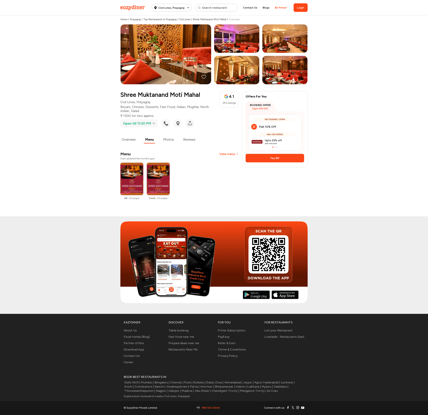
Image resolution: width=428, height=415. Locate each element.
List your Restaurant (278, 330)
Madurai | (188, 391)
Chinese (138, 107)
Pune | (188, 382)
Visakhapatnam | (177, 386)
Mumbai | (147, 382)
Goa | (220, 382)
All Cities (272, 390)
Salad (135, 111)
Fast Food (167, 107)
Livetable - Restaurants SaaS (284, 337)
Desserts (151, 107)
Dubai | (211, 382)
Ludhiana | (254, 386)
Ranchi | (159, 386)
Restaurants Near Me (183, 349)
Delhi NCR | (132, 382)
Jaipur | (248, 382)
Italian (181, 107)
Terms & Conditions (232, 349)
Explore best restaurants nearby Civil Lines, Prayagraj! (157, 396)
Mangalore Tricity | (253, 391)
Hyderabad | (271, 382)
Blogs (266, 7)
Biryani (125, 107)
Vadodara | (281, 386)
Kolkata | (199, 382)
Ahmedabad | (233, 382)
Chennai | (176, 382)
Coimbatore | (144, 386)
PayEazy (223, 337)
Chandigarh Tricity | (225, 391)
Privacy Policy (228, 356)
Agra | (258, 382)
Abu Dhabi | (203, 391)
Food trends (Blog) (137, 337)
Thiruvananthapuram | (139, 391)
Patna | (195, 386)
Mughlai (193, 107)
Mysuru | (267, 386)
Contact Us (250, 7)
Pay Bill (275, 158)
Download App (134, 349)
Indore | (241, 386)
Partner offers (134, 343)
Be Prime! (281, 7)
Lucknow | (288, 382)
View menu (227, 154)
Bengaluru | (162, 382)
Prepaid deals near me (184, 343)
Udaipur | (174, 391)
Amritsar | (207, 386)
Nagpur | (162, 391)
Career (128, 362)
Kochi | (129, 386)
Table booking (178, 330)
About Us (130, 330)
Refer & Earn (226, 343)
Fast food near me (181, 337)
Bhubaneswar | (225, 386)
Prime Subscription (231, 330)
